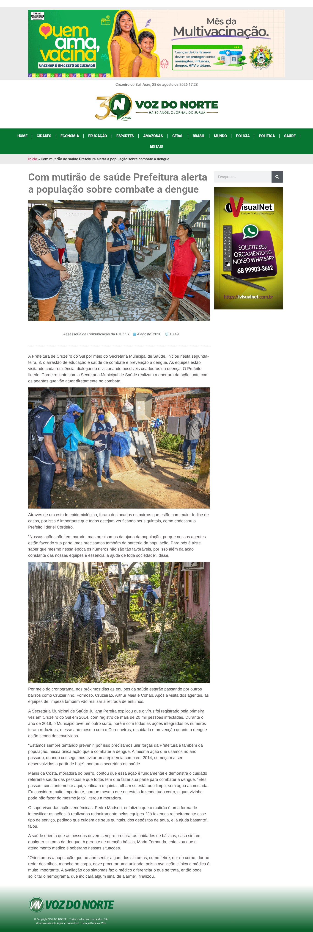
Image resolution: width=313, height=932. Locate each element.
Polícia (243, 136)
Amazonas (153, 136)
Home (22, 136)
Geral (177, 136)
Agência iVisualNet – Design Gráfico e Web (81, 923)
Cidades (44, 136)
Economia (69, 136)
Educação (97, 136)
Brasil (199, 136)
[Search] (277, 177)
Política (267, 136)
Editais (156, 146)
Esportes (125, 136)
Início (32, 159)
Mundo (220, 136)
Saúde (289, 136)
